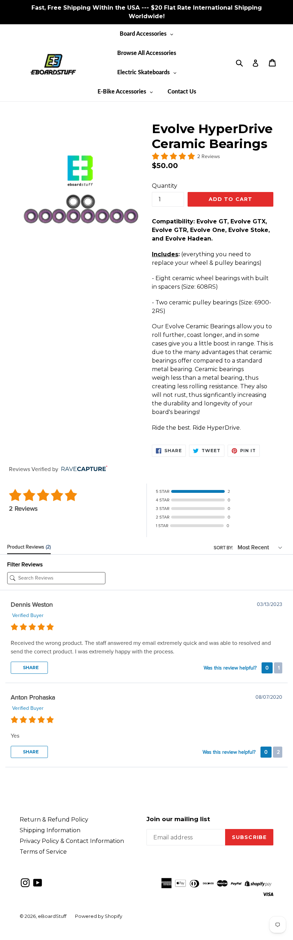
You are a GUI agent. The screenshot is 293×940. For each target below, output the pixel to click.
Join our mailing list (178, 819)
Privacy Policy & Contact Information (72, 841)
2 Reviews (208, 156)
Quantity (164, 185)
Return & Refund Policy (54, 819)
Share (30, 667)
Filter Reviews (25, 564)
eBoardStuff (52, 916)
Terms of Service (43, 851)
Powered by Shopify (98, 916)
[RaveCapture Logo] (82, 469)
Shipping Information (50, 830)
